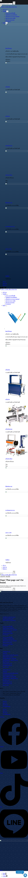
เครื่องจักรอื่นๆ (8, 458)
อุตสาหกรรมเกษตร (10, 302)
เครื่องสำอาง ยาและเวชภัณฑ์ (12, 299)
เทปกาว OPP (8, 532)
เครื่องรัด (7, 399)
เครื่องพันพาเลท (6, 651)
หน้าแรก (5, 292)
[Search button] (14, 572)
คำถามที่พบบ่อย (6, 706)
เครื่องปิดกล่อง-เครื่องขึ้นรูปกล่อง (10, 655)
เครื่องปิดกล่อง (8, 429)
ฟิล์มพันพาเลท (8, 486)
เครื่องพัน (7, 369)
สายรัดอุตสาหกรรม (10, 510)
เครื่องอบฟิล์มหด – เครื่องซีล (9, 658)
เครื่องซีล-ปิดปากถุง (7, 665)
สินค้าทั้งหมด (8, 331)
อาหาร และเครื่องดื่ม (10, 295)
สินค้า (4, 305)
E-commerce (8, 304)
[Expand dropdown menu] (7, 294)
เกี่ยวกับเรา (5, 704)
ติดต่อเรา (5, 568)
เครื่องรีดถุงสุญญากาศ (8, 656)
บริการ (4, 565)
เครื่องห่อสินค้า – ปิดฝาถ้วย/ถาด (10, 660)
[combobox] (6, 573)
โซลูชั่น (4, 294)
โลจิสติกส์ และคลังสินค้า (11, 297)
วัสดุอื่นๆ (7, 559)
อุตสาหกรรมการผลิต (10, 300)
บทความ (5, 567)
